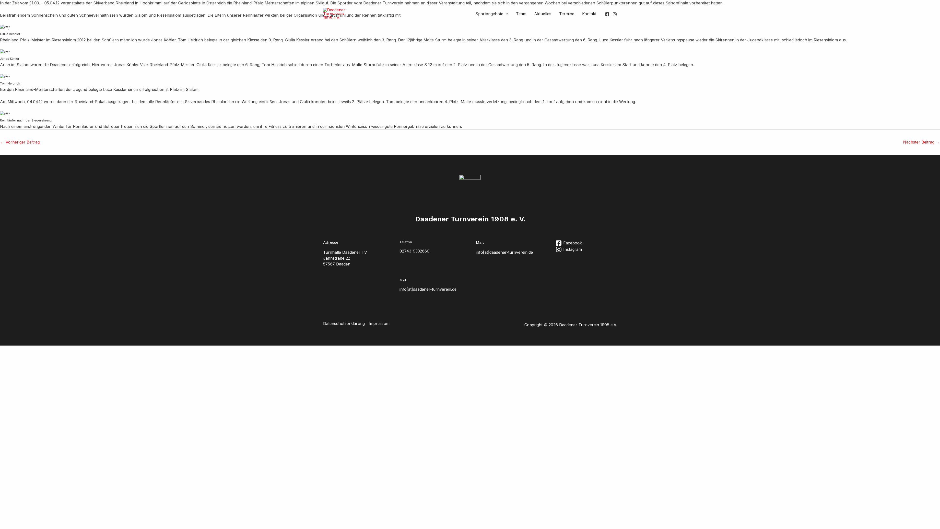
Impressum (379, 323)
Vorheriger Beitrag (20, 142)
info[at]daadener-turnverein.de (504, 252)
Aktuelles (542, 13)
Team (521, 13)
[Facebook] (607, 14)
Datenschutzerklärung (344, 323)
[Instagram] (614, 14)
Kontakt (589, 13)
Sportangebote (489, 13)
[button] (505, 13)
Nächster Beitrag (921, 142)
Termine (566, 13)
